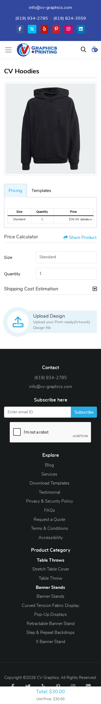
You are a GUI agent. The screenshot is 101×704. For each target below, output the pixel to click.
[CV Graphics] (37, 50)
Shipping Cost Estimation (31, 289)
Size (8, 257)
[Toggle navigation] (10, 50)
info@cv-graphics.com (50, 7)
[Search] (83, 50)
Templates (41, 190)
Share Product (83, 237)
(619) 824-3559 (69, 18)
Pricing (15, 190)
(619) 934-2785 (31, 18)
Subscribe (83, 412)
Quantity (12, 274)
